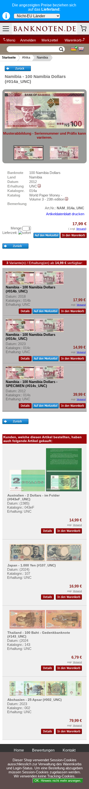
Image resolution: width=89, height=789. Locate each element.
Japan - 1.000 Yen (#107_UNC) (31, 565)
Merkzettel (50, 40)
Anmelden (28, 40)
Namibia (42, 57)
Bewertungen (43, 750)
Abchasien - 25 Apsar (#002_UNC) (34, 700)
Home (19, 750)
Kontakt (69, 750)
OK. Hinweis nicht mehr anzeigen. (57, 780)
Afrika (26, 57)
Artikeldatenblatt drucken (65, 214)
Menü (10, 40)
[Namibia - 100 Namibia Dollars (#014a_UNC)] (28, 152)
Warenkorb (73, 40)
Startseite (9, 57)
